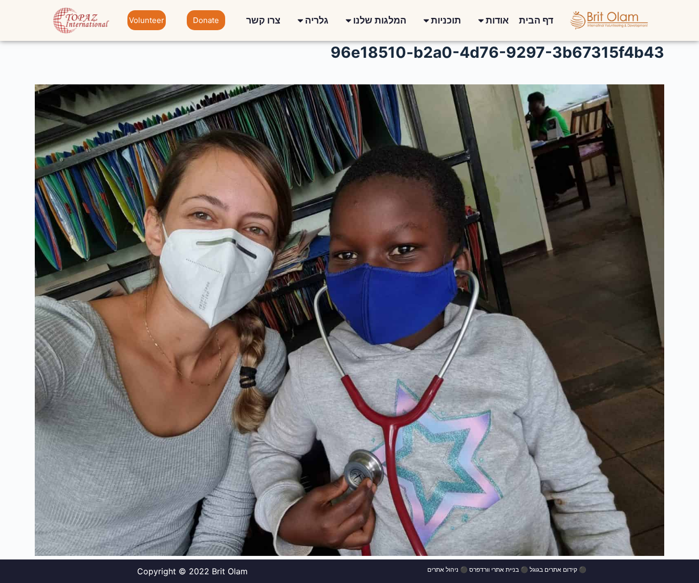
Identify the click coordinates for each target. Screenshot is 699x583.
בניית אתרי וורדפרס (494, 569)
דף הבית (536, 20)
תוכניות (446, 20)
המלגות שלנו (379, 20)
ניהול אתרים (442, 569)
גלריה (317, 20)
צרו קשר (263, 20)
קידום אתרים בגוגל (553, 569)
